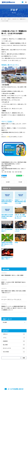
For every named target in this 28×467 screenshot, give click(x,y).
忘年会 (16, 242)
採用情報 (14, 410)
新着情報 (13, 341)
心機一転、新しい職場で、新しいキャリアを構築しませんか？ (20, 216)
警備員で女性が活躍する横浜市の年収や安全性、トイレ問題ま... (6, 201)
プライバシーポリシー (14, 457)
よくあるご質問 (14, 434)
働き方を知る (14, 414)
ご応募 (7, 136)
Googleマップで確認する (14, 449)
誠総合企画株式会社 (14, 442)
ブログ (14, 438)
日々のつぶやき (13, 348)
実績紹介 (14, 406)
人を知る (14, 418)
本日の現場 (13, 352)
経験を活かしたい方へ (14, 426)
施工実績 (13, 344)
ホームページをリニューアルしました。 (11, 299)
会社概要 (14, 430)
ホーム (14, 398)
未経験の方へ (14, 422)
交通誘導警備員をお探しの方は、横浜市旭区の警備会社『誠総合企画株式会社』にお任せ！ (14, 456)
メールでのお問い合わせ (15, 389)
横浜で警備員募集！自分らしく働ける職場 (12, 275)
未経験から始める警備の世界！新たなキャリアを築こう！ (6, 244)
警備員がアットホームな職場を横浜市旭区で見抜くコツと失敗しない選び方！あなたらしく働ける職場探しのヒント (13, 308)
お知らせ (10, 35)
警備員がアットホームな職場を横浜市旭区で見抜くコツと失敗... (20, 201)
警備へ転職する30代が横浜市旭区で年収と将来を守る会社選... (7, 216)
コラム (13, 337)
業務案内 (14, 402)
